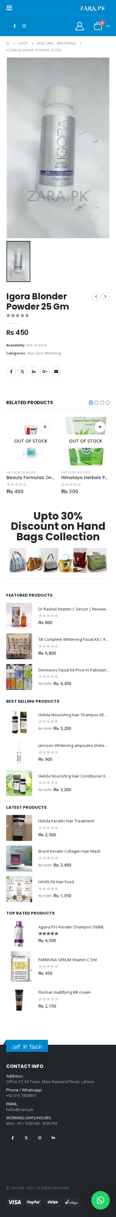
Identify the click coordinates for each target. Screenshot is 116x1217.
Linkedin (53, 1137)
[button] (91, 402)
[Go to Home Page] (8, 43)
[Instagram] (24, 26)
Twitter (22, 371)
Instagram (39, 1137)
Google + (45, 371)
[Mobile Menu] (11, 7)
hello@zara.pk (19, 1109)
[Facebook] (15, 26)
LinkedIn (34, 371)
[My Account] (80, 26)
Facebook (11, 371)
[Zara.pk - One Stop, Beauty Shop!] (92, 8)
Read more (44, 427)
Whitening (53, 353)
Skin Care (35, 353)
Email (56, 371)
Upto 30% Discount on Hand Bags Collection (58, 526)
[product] (19, 616)
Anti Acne (13, 472)
